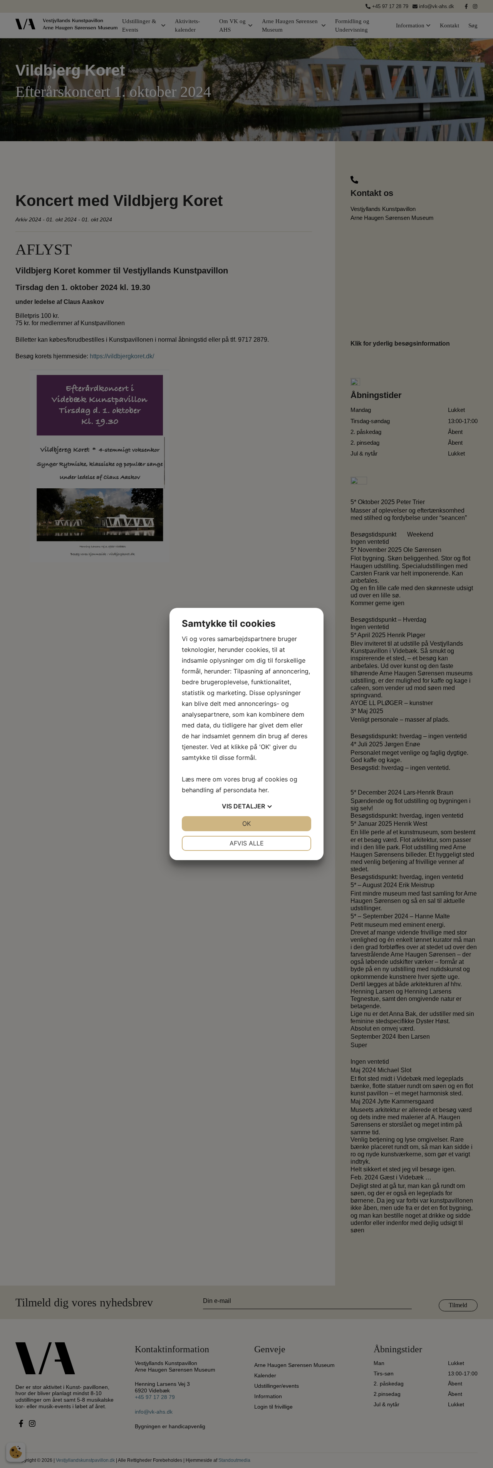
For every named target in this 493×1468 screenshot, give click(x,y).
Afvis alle (247, 843)
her (262, 790)
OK (246, 823)
